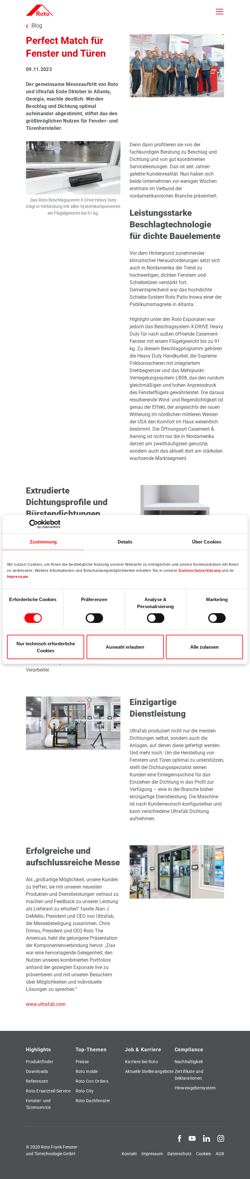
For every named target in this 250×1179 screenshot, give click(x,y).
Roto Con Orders (92, 1081)
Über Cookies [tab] (206, 541)
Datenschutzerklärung (199, 570)
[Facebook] (179, 1138)
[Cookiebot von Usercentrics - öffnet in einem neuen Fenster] (33, 524)
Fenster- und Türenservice (38, 1104)
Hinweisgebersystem (195, 1087)
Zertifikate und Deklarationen (189, 1075)
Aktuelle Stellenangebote (149, 1071)
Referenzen (37, 1081)
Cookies (203, 1153)
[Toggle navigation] (219, 11)
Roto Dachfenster (93, 1100)
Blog (36, 26)
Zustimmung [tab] (43, 541)
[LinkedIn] (206, 1138)
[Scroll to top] (236, 1165)
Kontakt (129, 1153)
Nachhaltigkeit (189, 1061)
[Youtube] (192, 1138)
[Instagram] (220, 1138)
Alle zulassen (204, 647)
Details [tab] (125, 541)
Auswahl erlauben (125, 647)
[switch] (94, 618)
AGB (220, 1153)
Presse (82, 1061)
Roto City (85, 1090)
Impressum (17, 576)
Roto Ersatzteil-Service (48, 1090)
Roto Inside (87, 1071)
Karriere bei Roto (141, 1061)
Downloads (37, 1071)
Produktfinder (39, 1061)
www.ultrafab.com (46, 1004)
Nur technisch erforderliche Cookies (45, 647)
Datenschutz (179, 1153)
